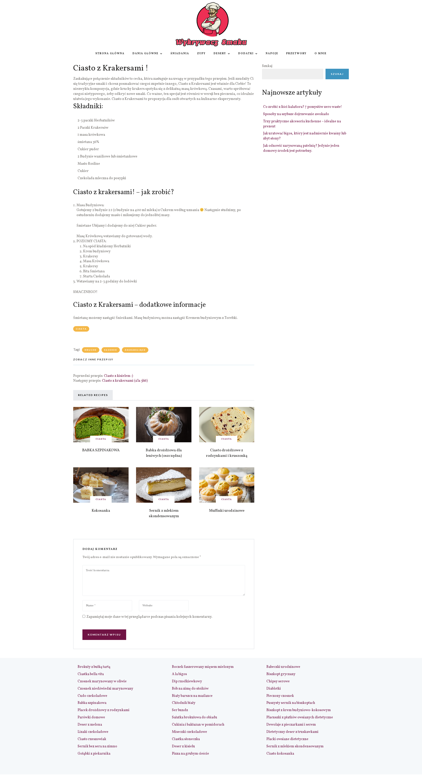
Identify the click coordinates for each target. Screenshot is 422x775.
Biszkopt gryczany (280, 674)
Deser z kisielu (183, 746)
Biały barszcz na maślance (192, 696)
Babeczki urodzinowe (283, 667)
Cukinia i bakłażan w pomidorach (198, 724)
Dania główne (145, 53)
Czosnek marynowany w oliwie (102, 681)
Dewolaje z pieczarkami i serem (291, 724)
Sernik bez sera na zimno (97, 746)
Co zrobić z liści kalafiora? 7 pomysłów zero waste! (302, 107)
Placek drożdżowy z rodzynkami (103, 710)
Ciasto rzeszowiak (92, 739)
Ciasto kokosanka (280, 753)
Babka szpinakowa (92, 703)
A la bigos (179, 674)
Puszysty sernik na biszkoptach (290, 703)
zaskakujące (135, 350)
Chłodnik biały (183, 703)
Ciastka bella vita (91, 674)
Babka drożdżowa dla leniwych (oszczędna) (164, 453)
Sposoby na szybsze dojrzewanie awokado (296, 114)
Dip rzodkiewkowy (187, 681)
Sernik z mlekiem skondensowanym (164, 513)
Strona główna (110, 53)
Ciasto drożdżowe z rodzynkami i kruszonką (226, 453)
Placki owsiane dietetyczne (287, 739)
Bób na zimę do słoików (190, 688)
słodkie (110, 350)
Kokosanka (101, 510)
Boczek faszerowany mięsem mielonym (203, 667)
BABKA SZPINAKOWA (101, 450)
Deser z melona (90, 724)
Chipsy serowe (278, 681)
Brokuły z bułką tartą (94, 667)
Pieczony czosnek (280, 696)
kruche (91, 350)
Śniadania (180, 53)
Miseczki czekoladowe (189, 732)
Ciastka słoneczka (186, 739)
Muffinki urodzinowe (226, 510)
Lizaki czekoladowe (93, 732)
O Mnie (321, 53)
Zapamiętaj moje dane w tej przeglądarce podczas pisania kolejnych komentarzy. (149, 616)
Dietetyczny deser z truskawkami (292, 732)
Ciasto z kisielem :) (118, 376)
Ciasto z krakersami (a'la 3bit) (125, 380)
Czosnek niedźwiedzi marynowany (105, 688)
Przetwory (296, 53)
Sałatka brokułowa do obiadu (194, 717)
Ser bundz (180, 710)
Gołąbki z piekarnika (94, 753)
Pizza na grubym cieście (190, 753)
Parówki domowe (91, 717)
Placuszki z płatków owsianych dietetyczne (299, 717)
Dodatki (246, 53)
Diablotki (273, 688)
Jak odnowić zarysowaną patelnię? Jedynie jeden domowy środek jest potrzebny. (301, 148)
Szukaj (267, 66)
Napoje (272, 53)
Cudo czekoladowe (92, 696)
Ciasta (81, 328)
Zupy (201, 53)
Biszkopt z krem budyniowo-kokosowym (298, 710)
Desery (220, 53)
